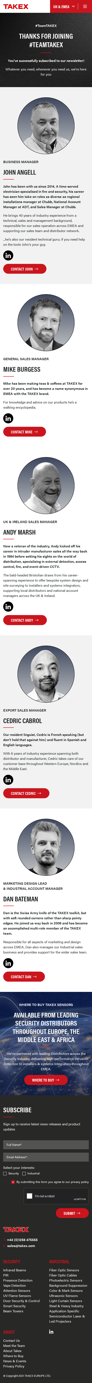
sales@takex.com (19, 1245)
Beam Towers (13, 1310)
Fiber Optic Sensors (64, 1270)
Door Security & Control (21, 1300)
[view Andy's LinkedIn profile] (8, 606)
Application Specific (64, 1310)
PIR (5, 1275)
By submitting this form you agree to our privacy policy (52, 1182)
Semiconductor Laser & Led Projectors (67, 1319)
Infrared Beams (14, 1270)
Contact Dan (21, 977)
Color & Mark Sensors (66, 1290)
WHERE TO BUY (43, 1080)
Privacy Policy (13, 1366)
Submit (70, 1213)
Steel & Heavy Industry (66, 1305)
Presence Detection (18, 1280)
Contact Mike (22, 432)
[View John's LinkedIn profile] (8, 254)
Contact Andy (22, 620)
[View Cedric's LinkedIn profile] (8, 779)
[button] (64, 6)
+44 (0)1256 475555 (20, 1239)
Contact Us (11, 1340)
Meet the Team (14, 1345)
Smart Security (14, 1305)
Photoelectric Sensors (65, 1280)
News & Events (14, 1360)
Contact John (22, 269)
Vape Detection (14, 1285)
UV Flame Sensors (17, 1295)
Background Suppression (68, 1285)
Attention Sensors (16, 1290)
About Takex (12, 1350)
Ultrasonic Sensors (63, 1295)
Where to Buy (13, 1355)
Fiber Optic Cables (63, 1275)
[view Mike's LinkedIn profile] (8, 417)
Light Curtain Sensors (65, 1300)
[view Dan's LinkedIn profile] (8, 962)
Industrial (33, 1173)
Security (13, 1173)
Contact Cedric (24, 793)
